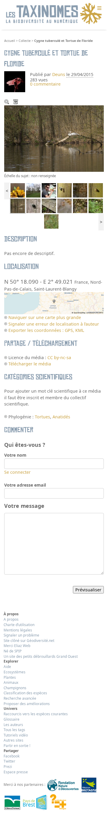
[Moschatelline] (96, 205)
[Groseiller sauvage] (51, 221)
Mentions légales (18, 630)
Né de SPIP (13, 651)
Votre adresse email (25, 485)
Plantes (10, 677)
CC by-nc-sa (59, 357)
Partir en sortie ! (17, 745)
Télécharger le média (16, 102)
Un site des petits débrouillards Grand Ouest (41, 656)
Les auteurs (13, 724)
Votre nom (15, 455)
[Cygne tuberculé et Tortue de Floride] (18, 205)
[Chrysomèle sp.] (33, 205)
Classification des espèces (25, 692)
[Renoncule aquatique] (80, 205)
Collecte (25, 41)
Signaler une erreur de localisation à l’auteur (53, 324)
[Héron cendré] (80, 190)
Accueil (9, 41)
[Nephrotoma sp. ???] (64, 205)
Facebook (12, 756)
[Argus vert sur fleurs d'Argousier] (18, 190)
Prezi (8, 766)
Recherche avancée (20, 698)
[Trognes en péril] (33, 190)
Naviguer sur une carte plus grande (44, 317)
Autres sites (13, 740)
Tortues (42, 417)
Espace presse (16, 771)
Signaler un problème (21, 635)
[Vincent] (49, 190)
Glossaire (12, 719)
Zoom (7, 102)
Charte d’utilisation (19, 624)
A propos (11, 619)
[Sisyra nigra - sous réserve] (64, 190)
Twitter (9, 761)
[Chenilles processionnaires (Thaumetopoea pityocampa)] (49, 205)
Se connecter (17, 472)
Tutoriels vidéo (16, 735)
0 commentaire (45, 84)
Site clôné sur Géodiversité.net (29, 640)
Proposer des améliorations (27, 703)
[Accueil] (54, 13)
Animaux (11, 682)
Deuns (58, 74)
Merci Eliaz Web (17, 645)
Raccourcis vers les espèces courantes (36, 713)
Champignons (15, 687)
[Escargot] (96, 190)
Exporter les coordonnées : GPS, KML (46, 330)
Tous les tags (14, 729)
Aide (7, 666)
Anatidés (61, 417)
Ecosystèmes (15, 671)
